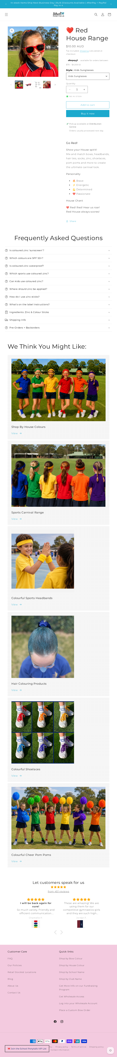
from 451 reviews (58, 891)
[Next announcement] (111, 4)
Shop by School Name (71, 972)
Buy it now (88, 113)
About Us (13, 985)
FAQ (10, 958)
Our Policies (15, 965)
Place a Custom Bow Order (74, 1010)
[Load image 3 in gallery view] (47, 84)
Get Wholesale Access (71, 996)
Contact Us (14, 992)
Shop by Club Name (70, 979)
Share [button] (73, 221)
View (14, 433)
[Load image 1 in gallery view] (19, 84)
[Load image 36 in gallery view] (37, 84)
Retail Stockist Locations (22, 972)
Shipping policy (96, 1047)
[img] (58, 887)
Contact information (60, 1050)
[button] (6, 14)
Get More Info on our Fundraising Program (78, 987)
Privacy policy (61, 1047)
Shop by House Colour (72, 965)
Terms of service (78, 1047)
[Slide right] (55, 84)
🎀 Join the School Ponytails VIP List (27, 1048)
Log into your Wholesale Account (78, 1003)
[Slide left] (11, 84)
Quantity (70, 83)
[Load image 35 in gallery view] (28, 84)
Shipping (84, 51)
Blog (10, 979)
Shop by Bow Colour (71, 958)
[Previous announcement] (6, 4)
